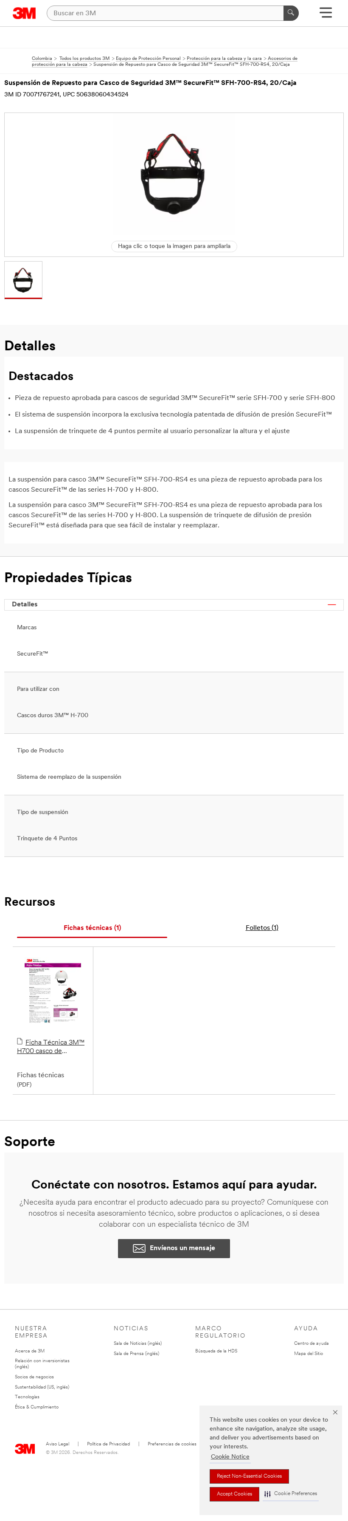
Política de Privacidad (108, 1444)
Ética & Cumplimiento (37, 1407)
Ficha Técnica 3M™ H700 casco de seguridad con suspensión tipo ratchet (51, 1047)
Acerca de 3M (30, 1351)
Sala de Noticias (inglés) (138, 1343)
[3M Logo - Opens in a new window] (24, 13)
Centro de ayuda (311, 1343)
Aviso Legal (57, 1444)
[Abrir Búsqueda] (326, 15)
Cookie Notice (230, 1457)
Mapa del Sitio (308, 1354)
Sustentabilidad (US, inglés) (42, 1387)
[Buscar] (291, 13)
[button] (291, 1494)
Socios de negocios (34, 1377)
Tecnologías (27, 1397)
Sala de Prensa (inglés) (136, 1354)
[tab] (92, 928)
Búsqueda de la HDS (216, 1351)
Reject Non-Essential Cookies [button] (249, 1476)
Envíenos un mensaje (182, 1248)
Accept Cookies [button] (234, 1494)
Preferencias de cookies (172, 1444)
